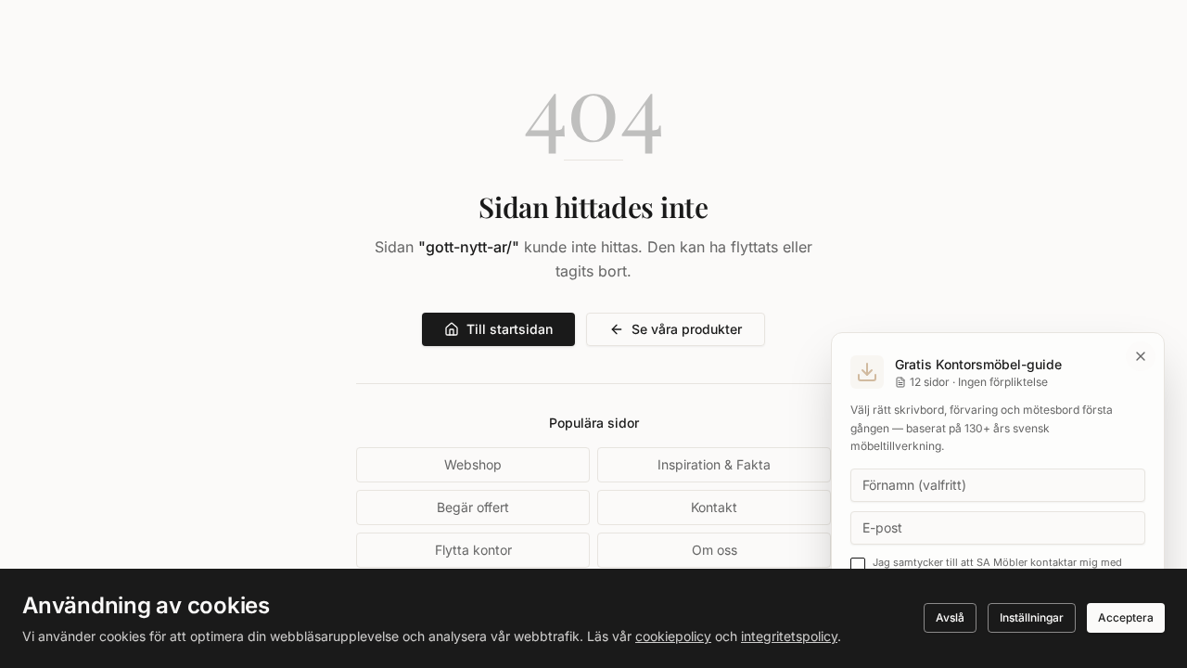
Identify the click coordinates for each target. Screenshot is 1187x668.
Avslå (950, 617)
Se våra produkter (687, 329)
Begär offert (473, 507)
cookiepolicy (673, 636)
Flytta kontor (473, 550)
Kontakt (714, 507)
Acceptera (1126, 617)
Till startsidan (509, 329)
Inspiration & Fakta (714, 464)
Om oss (714, 550)
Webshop (473, 464)
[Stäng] (1140, 356)
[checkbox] (857, 565)
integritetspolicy (789, 636)
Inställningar (1032, 617)
